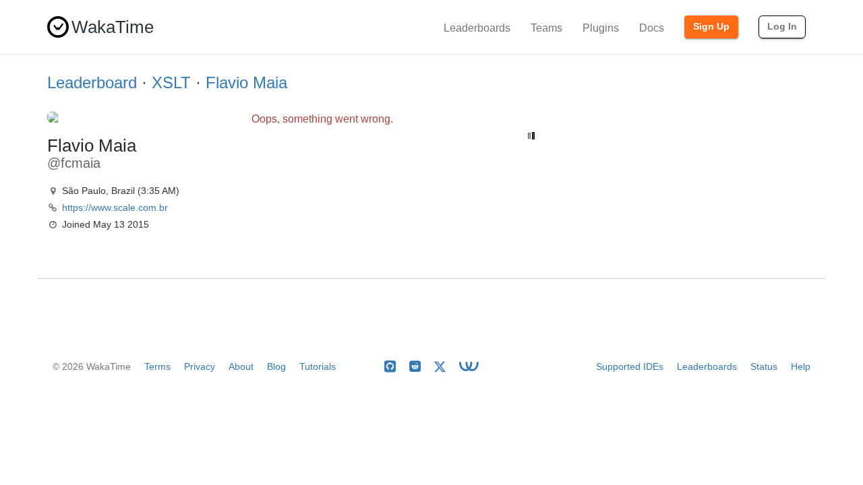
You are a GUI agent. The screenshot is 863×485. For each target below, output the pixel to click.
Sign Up (711, 26)
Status (763, 366)
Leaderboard (92, 82)
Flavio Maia (246, 82)
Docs (651, 28)
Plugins (601, 28)
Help (800, 366)
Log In (782, 26)
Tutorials (317, 366)
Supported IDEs (629, 366)
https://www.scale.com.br (115, 207)
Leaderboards (477, 28)
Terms (157, 366)
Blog (276, 366)
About (241, 366)
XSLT (171, 82)
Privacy (199, 366)
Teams (546, 28)
